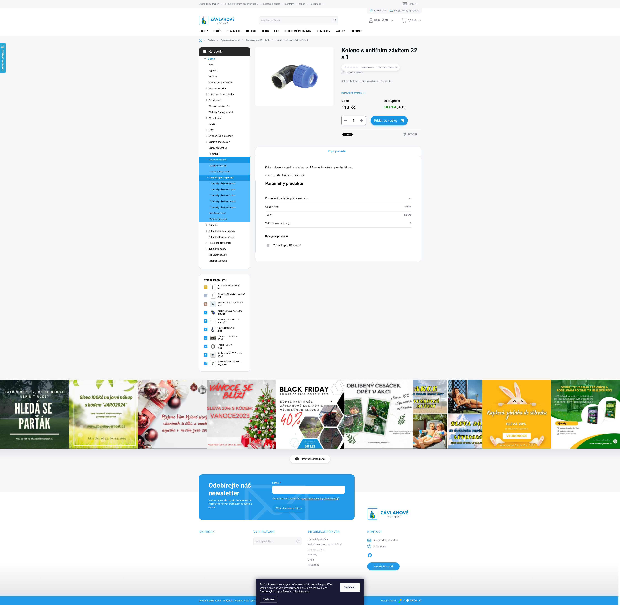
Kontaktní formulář (383, 566)
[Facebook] (369, 554)
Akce (211, 64)
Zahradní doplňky (217, 249)
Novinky (213, 76)
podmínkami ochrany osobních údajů (320, 498)
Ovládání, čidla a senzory (221, 136)
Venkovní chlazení (218, 254)
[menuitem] (204, 31)
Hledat (334, 20)
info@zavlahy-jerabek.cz (386, 540)
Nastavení (268, 599)
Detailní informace (351, 93)
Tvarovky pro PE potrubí (221, 177)
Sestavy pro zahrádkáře (220, 82)
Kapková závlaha (217, 88)
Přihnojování (215, 118)
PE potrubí (214, 154)
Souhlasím (350, 587)
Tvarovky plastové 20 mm (223, 183)
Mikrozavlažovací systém (221, 94)
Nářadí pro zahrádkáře (220, 243)
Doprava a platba (271, 4)
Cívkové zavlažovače (219, 106)
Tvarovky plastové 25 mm (223, 189)
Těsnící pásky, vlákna (219, 171)
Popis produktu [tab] (337, 151)
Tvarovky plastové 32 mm (223, 195)
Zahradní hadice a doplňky (222, 231)
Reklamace (315, 4)
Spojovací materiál (218, 159)
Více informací (302, 591)
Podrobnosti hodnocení (387, 67)
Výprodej (213, 70)
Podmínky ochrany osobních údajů (241, 4)
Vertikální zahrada (218, 260)
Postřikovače (215, 100)
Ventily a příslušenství (219, 142)
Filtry (211, 130)
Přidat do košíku (385, 121)
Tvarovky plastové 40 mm (223, 201)
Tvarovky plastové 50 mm (223, 207)
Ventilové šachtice (218, 148)
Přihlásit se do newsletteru (289, 508)
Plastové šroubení (218, 219)
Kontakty (289, 4)
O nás (302, 4)
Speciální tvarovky (218, 165)
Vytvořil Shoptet (388, 600)
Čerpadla (213, 225)
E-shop (211, 58)
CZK (411, 3)
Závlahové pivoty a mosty (221, 112)
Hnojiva (212, 124)
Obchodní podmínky (209, 4)
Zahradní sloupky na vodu (221, 237)
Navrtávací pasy (217, 213)
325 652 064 (380, 546)
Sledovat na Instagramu (313, 459)
